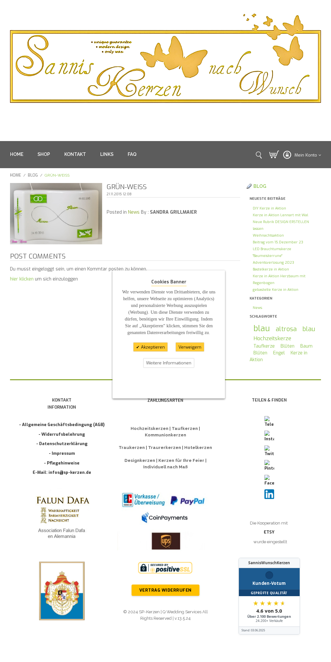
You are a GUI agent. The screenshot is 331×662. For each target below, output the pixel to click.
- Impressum (62, 453)
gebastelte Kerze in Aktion (275, 289)
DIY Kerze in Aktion (269, 208)
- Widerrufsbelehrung (61, 434)
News (134, 212)
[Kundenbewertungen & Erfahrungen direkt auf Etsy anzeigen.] (269, 596)
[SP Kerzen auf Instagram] (269, 436)
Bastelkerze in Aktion (271, 269)
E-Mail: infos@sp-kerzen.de (62, 472)
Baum (306, 346)
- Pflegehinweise (62, 463)
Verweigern (189, 347)
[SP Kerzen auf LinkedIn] (269, 494)
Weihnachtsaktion (268, 235)
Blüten (287, 346)
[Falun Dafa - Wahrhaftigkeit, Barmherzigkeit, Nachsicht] (62, 518)
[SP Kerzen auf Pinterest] (269, 466)
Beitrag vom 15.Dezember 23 (278, 242)
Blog (33, 175)
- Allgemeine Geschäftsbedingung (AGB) (62, 424)
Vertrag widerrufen (165, 590)
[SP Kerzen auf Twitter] (269, 451)
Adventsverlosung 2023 (273, 262)
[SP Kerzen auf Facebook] (269, 480)
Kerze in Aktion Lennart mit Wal (280, 215)
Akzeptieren (152, 347)
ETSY (269, 532)
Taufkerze (264, 346)
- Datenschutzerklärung (62, 443)
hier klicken (22, 279)
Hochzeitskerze (272, 338)
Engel (279, 353)
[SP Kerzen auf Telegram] (269, 422)
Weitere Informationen (168, 363)
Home (15, 175)
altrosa (286, 329)
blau (261, 328)
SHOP (43, 154)
